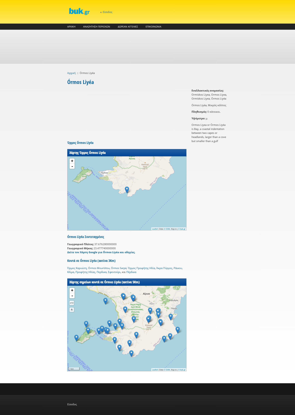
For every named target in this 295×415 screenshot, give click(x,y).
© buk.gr (181, 228)
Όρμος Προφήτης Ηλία (141, 268)
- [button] (72, 166)
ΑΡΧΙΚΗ (71, 26)
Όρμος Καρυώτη (77, 268)
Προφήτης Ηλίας (85, 272)
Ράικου (178, 268)
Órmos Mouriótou (99, 268)
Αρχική (71, 73)
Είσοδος (107, 12)
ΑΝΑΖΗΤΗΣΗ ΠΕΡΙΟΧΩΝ (96, 26)
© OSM (167, 228)
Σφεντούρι (114, 272)
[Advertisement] (147, 47)
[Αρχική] (79, 11)
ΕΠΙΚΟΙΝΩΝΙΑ (153, 26)
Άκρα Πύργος (164, 268)
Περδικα (102, 272)
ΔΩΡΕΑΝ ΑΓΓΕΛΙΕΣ (128, 26)
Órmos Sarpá (119, 268)
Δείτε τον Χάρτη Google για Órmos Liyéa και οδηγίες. (101, 252)
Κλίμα (70, 272)
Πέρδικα (131, 272)
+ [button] (72, 161)
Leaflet (155, 228)
